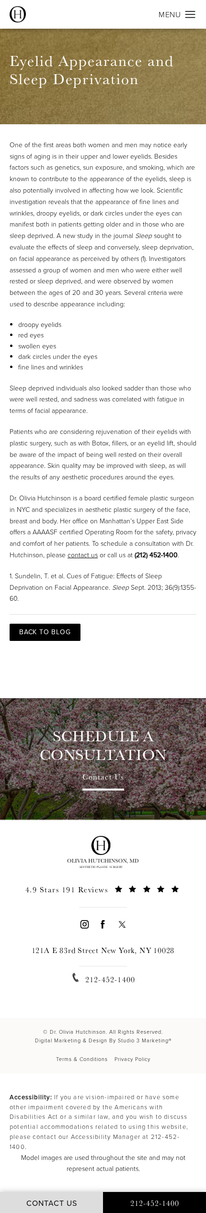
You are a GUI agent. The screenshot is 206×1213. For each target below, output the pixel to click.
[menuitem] (84, 924)
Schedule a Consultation (103, 745)
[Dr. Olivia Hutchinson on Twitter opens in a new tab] (122, 924)
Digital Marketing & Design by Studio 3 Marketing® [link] (103, 1040)
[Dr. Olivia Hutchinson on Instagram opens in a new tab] (84, 924)
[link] (103, 895)
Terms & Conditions (82, 1059)
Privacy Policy (132, 1059)
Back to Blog (45, 632)
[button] (190, 15)
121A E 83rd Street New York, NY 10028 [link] (103, 950)
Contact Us (103, 777)
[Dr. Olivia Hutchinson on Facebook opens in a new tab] (102, 924)
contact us (83, 555)
